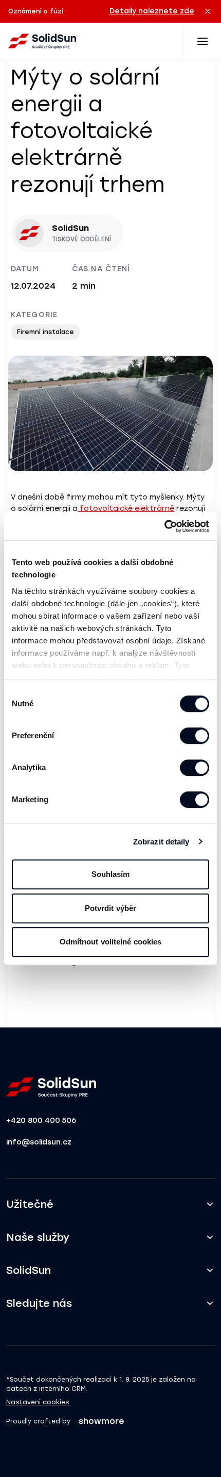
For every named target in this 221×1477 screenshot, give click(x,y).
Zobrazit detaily (161, 841)
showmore (101, 1421)
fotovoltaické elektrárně (126, 508)
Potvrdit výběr (110, 908)
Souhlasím (110, 874)
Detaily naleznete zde (151, 11)
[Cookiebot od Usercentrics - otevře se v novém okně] (164, 526)
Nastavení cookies (37, 1402)
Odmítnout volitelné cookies (111, 941)
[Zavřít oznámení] (207, 11)
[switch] (194, 735)
